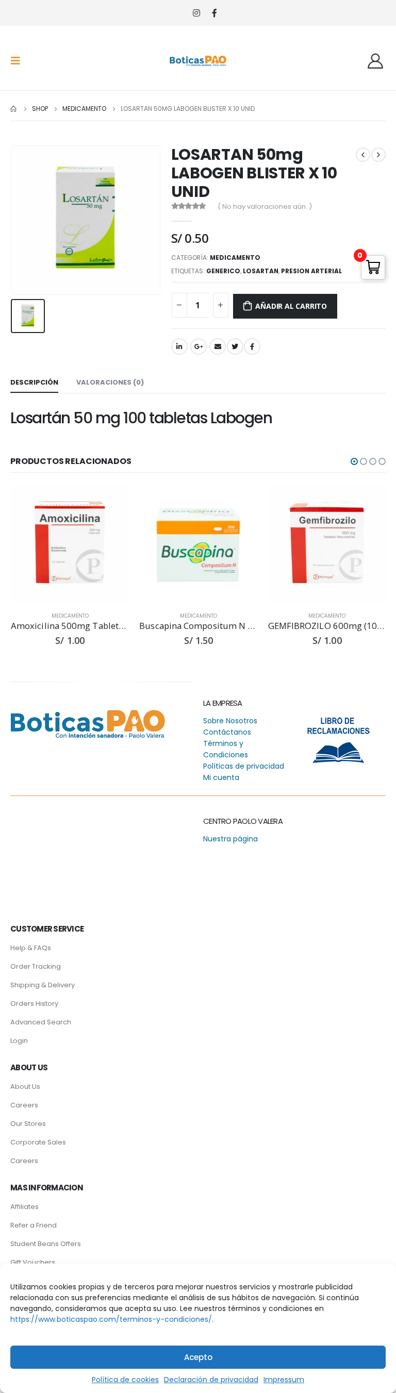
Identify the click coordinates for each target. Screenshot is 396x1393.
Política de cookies (125, 1379)
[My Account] (375, 61)
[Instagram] (196, 13)
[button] (354, 461)
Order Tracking (35, 966)
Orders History (34, 1003)
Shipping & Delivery (42, 985)
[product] (70, 544)
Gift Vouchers (32, 1262)
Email (217, 346)
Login (19, 1041)
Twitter (235, 346)
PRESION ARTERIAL (311, 271)
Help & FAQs (30, 948)
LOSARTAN (260, 271)
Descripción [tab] (34, 382)
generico (223, 271)
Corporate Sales (38, 1142)
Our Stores (28, 1124)
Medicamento (235, 257)
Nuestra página (230, 839)
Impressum (283, 1379)
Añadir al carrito (290, 306)
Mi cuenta (221, 777)
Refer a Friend (33, 1225)
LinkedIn (179, 346)
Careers (24, 1105)
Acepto (198, 1357)
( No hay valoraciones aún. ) (265, 206)
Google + (198, 346)
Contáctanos (227, 732)
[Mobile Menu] (18, 61)
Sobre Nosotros (230, 721)
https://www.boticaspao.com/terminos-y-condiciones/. (111, 1319)
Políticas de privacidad (243, 766)
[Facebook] (214, 13)
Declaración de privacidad (211, 1379)
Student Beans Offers (45, 1244)
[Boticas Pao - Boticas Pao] (198, 60)
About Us (25, 1086)
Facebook (252, 346)
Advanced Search (40, 1022)
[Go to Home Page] (14, 108)
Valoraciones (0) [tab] (110, 382)
